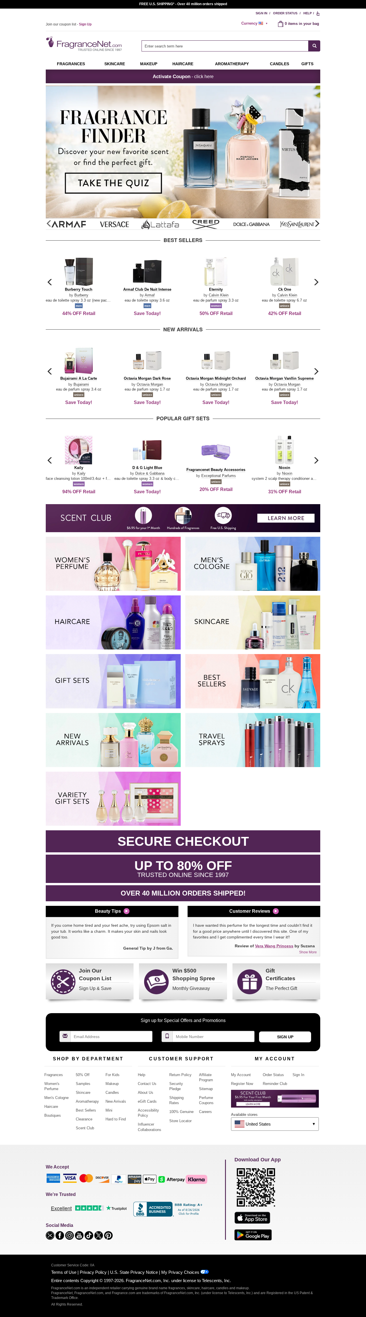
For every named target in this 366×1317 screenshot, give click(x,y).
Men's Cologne (56, 1098)
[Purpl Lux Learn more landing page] (275, 1101)
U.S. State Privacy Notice (134, 1272)
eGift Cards (147, 1101)
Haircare (182, 64)
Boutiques (52, 1115)
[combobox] (231, 46)
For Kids (113, 1075)
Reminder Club (275, 1084)
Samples (83, 1084)
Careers (205, 1112)
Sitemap (206, 1089)
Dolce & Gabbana (149, 473)
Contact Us (147, 1084)
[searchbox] (225, 46)
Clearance (84, 1119)
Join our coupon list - (69, 24)
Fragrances (71, 64)
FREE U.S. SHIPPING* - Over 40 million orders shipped (183, 4)
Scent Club (85, 1128)
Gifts (307, 64)
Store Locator (180, 1121)
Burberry (81, 295)
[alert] (255, 23)
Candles (112, 1092)
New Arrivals (116, 1101)
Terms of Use (63, 1272)
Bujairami (81, 384)
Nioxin (287, 473)
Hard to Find (116, 1119)
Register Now (242, 1084)
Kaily (81, 473)
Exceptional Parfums (218, 476)
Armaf (150, 295)
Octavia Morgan (150, 384)
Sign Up (285, 1037)
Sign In (261, 13)
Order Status (285, 13)
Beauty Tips (108, 911)
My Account (241, 1075)
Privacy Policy (93, 1272)
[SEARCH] (314, 46)
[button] (317, 223)
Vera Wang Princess (274, 946)
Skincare (114, 64)
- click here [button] (183, 76)
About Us (145, 1092)
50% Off (82, 1075)
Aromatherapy (87, 1101)
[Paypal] (118, 1179)
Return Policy (180, 1075)
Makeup (148, 64)
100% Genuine (181, 1112)
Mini (109, 1110)
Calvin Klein (218, 295)
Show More (308, 952)
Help (307, 13)
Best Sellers (86, 1110)
